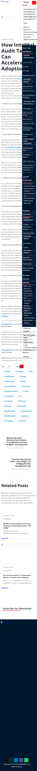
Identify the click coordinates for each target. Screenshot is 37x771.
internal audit (21, 78)
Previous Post (12, 435)
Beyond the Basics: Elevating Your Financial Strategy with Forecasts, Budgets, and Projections (17, 441)
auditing (23, 376)
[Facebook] (21, 760)
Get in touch (5, 350)
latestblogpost (22, 406)
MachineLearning (10, 411)
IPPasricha (22, 401)
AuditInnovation (9, 381)
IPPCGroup (8, 406)
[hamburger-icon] (34, 2)
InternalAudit (9, 401)
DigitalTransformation (11, 391)
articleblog (20, 371)
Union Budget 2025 (29, 12)
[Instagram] (11, 760)
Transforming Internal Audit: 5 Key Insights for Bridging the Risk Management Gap (20, 462)
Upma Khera (9, 448)
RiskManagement (10, 416)
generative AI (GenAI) (14, 147)
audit (31, 371)
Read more (4, 538)
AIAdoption (20, 366)
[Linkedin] (16, 760)
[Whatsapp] (26, 760)
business (23, 381)
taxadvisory (25, 416)
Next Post (26, 456)
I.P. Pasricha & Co (7, 324)
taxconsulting (9, 421)
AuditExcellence (9, 376)
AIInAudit (7, 371)
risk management (27, 411)
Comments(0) (7, 518)
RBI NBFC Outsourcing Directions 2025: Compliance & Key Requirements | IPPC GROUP (17, 526)
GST (21, 396)
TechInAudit (22, 421)
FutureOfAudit (9, 396)
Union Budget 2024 (29, 14)
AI (9, 366)
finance (27, 391)
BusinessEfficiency (10, 386)
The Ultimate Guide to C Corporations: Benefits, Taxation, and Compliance (17, 576)
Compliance (26, 386)
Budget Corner (25, 3)
